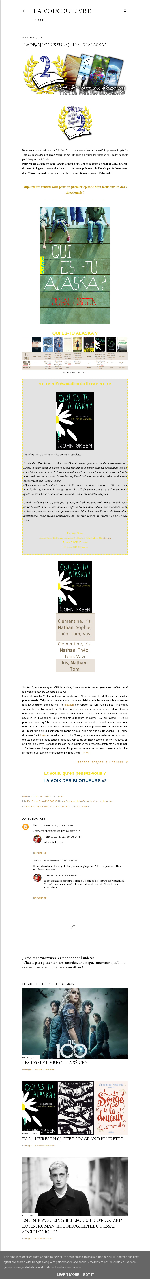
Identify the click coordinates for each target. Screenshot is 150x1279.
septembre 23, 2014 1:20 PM (62, 860)
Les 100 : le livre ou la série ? (54, 1062)
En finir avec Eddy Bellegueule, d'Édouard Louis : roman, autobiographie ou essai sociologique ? (72, 1225)
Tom (47, 836)
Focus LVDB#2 (46, 801)
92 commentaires (44, 1238)
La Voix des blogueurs (101, 801)
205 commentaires (45, 1145)
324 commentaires (45, 1069)
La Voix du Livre (62, 11)
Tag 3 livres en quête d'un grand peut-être (72, 1139)
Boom (37, 825)
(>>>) (86, 752)
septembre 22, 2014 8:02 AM (58, 825)
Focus (34, 801)
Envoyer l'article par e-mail (49, 796)
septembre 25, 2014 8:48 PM (66, 875)
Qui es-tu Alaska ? (81, 806)
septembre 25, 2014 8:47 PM (66, 836)
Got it (89, 1274)
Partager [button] (27, 796)
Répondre (40, 853)
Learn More (68, 1274)
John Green (82, 801)
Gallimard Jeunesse (65, 801)
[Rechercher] (125, 10)
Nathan (69, 704)
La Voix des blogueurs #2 (35, 806)
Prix (68, 806)
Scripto (107, 538)
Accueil (40, 20)
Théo (43, 735)
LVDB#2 (60, 806)
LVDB (52, 806)
